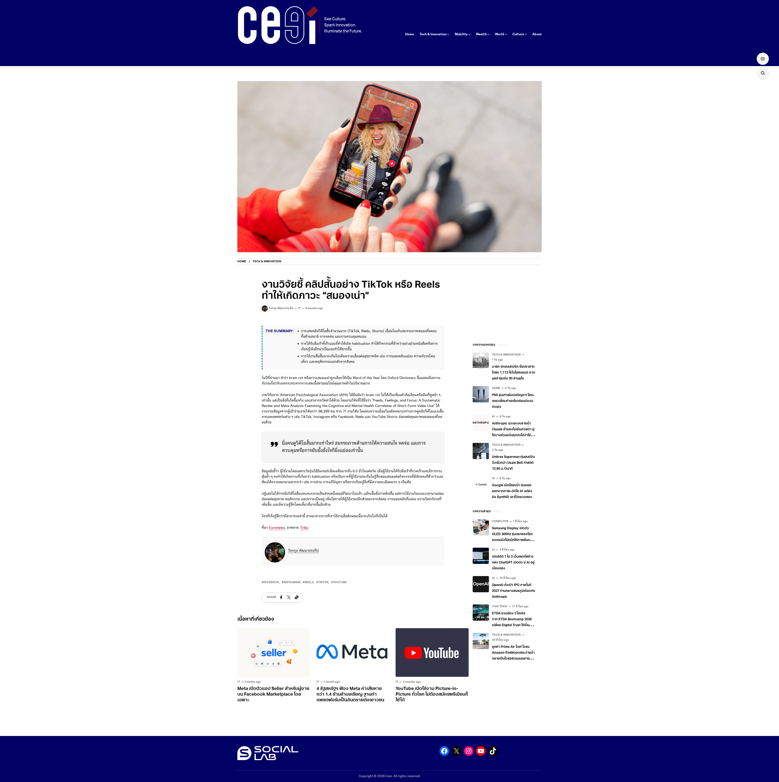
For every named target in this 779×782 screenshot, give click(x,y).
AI (493, 416)
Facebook (271, 582)
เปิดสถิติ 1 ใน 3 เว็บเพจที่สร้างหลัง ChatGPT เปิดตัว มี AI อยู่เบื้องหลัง (513, 562)
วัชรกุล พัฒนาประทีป (303, 551)
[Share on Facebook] (281, 597)
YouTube (340, 582)
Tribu (304, 528)
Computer (500, 521)
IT (299, 308)
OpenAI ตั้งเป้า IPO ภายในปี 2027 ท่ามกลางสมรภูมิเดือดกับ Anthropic (513, 591)
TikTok (323, 582)
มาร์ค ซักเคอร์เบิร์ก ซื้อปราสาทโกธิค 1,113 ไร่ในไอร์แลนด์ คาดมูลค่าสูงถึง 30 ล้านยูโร (513, 372)
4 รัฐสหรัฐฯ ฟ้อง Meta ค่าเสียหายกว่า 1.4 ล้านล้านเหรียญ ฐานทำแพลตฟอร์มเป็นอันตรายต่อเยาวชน (350, 695)
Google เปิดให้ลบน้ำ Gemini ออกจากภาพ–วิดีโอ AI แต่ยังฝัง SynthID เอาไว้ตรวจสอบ (512, 491)
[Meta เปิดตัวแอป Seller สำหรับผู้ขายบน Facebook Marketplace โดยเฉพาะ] (273, 652)
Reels (309, 582)
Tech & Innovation (267, 261)
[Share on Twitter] (289, 597)
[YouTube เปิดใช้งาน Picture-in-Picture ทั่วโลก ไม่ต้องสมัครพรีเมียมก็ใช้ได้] (432, 652)
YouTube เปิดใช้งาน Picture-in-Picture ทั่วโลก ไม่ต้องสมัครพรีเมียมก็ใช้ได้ (432, 695)
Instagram (291, 582)
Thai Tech (499, 606)
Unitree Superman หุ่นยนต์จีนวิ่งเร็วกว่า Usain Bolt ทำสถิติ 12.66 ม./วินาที (513, 462)
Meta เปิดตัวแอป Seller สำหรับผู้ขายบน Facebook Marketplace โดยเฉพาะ (273, 695)
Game (496, 388)
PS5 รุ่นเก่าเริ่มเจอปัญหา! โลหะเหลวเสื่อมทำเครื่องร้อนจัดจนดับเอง (513, 401)
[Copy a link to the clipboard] (296, 597)
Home (241, 261)
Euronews (277, 528)
